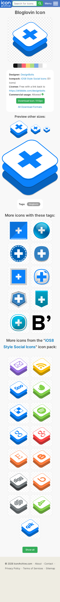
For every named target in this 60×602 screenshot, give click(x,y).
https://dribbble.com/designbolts (27, 90)
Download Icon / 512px (30, 100)
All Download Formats (30, 107)
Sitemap (50, 568)
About (38, 563)
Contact (48, 563)
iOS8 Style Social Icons (33, 78)
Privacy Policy (12, 568)
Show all (30, 549)
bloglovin (33, 204)
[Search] (40, 3)
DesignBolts (27, 74)
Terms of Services (33, 568)
